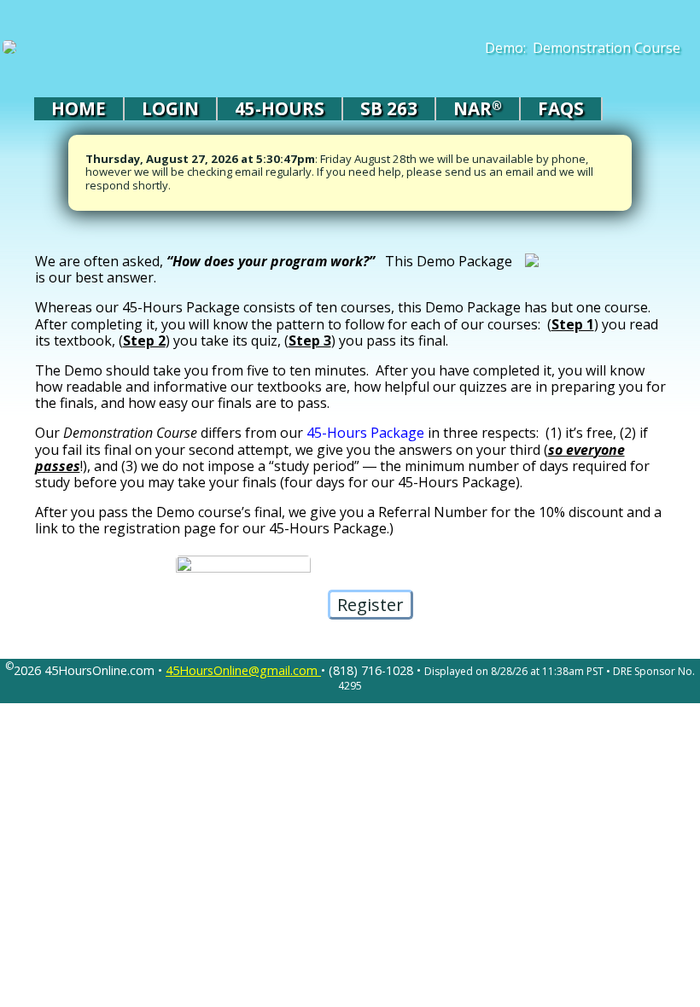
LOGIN (170, 108)
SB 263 (388, 108)
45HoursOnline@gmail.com (243, 670)
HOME (78, 108)
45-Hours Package (365, 432)
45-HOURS (279, 108)
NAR (477, 108)
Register (370, 604)
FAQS (561, 108)
